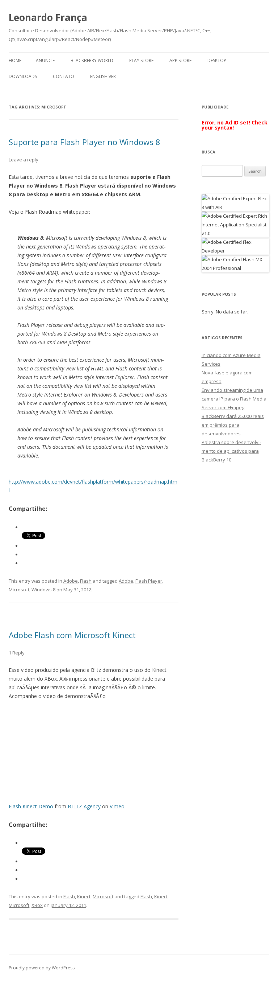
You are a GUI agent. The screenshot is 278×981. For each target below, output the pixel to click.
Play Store (141, 60)
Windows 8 (43, 589)
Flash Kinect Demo (31, 806)
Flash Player (148, 581)
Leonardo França (48, 17)
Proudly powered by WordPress (42, 968)
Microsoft (19, 589)
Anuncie (45, 60)
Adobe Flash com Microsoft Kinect (72, 634)
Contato (63, 76)
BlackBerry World (92, 60)
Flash (86, 581)
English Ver (103, 76)
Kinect (83, 896)
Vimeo (117, 806)
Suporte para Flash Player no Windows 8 (84, 141)
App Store (180, 60)
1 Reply (17, 652)
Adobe (70, 581)
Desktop (216, 60)
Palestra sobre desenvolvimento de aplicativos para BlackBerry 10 (231, 451)
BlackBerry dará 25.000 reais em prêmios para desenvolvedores (233, 425)
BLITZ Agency (84, 806)
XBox (37, 905)
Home (15, 60)
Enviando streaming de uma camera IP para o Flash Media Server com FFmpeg (234, 399)
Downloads (23, 76)
